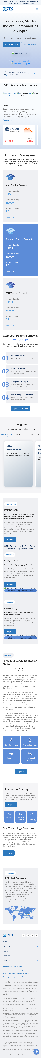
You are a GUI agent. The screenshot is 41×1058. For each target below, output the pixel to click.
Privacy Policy (22, 970)
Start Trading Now (11, 45)
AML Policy (6, 977)
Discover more (8, 120)
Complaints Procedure (18, 977)
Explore (10, 539)
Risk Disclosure (29, 3)
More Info (10, 217)
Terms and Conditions (23, 973)
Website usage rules (9, 973)
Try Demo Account (30, 45)
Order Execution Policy (9, 970)
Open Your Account (20, 408)
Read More (31, 73)
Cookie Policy (18, 967)
